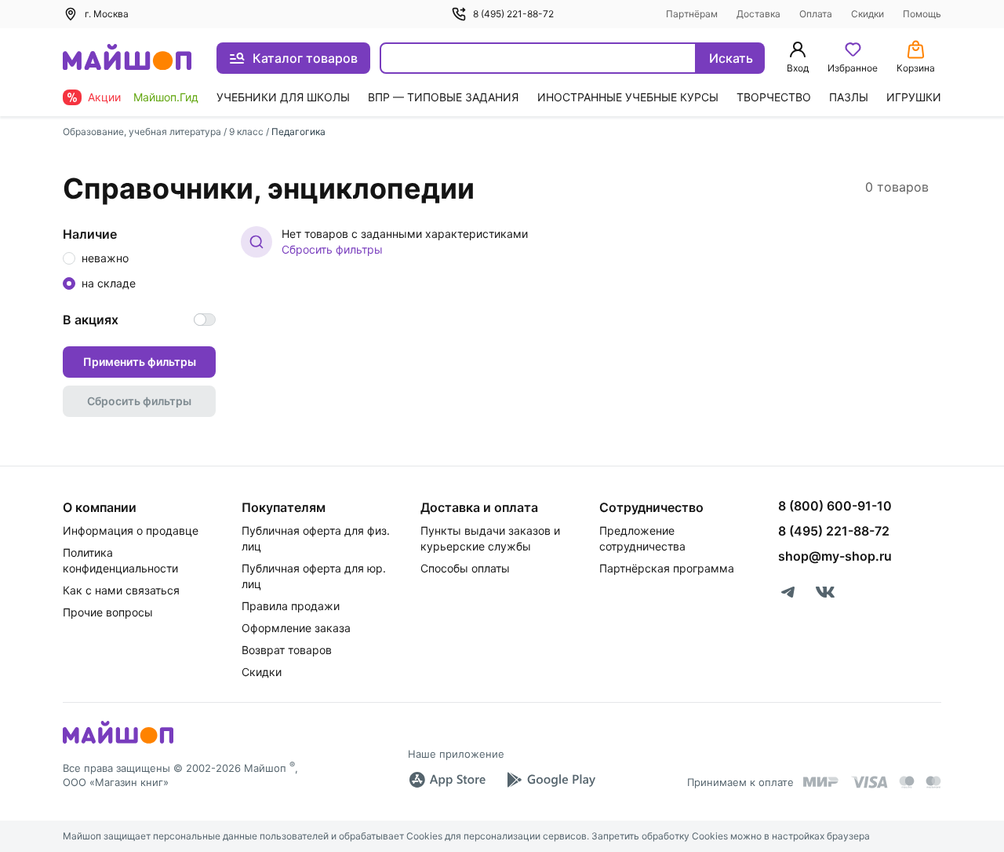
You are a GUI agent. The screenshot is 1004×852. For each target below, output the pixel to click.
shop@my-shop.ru (835, 556)
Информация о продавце (130, 530)
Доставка (758, 14)
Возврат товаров (287, 649)
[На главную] (127, 58)
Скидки (867, 14)
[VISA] (869, 782)
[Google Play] (550, 779)
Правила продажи (291, 605)
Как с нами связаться (121, 590)
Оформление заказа (296, 627)
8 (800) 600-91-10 (835, 506)
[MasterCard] (907, 782)
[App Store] (447, 779)
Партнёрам (692, 14)
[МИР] (821, 782)
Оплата (815, 14)
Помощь (922, 14)
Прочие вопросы (108, 612)
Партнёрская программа (666, 568)
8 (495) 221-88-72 (513, 14)
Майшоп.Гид (165, 97)
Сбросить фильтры (332, 249)
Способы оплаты (465, 568)
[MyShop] (118, 742)
